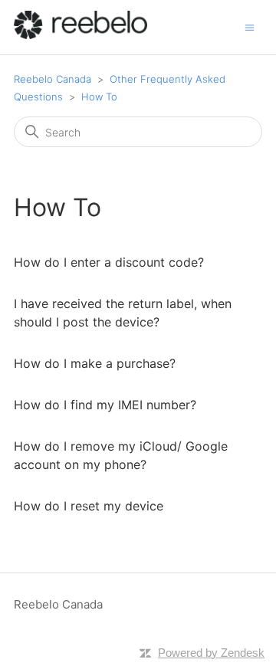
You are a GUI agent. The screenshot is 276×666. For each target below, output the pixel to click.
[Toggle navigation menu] (250, 26)
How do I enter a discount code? (109, 262)
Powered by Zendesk (211, 652)
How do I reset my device (88, 505)
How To (99, 96)
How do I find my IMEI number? (105, 404)
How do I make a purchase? (95, 363)
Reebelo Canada (52, 79)
